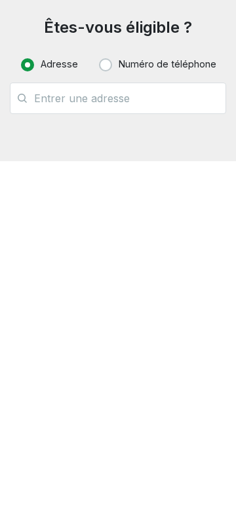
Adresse (59, 63)
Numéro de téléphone (167, 63)
